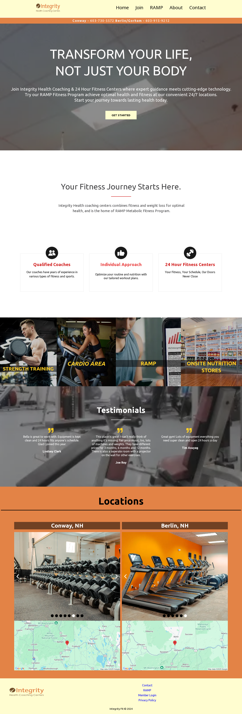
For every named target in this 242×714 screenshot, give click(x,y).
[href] (67, 645)
